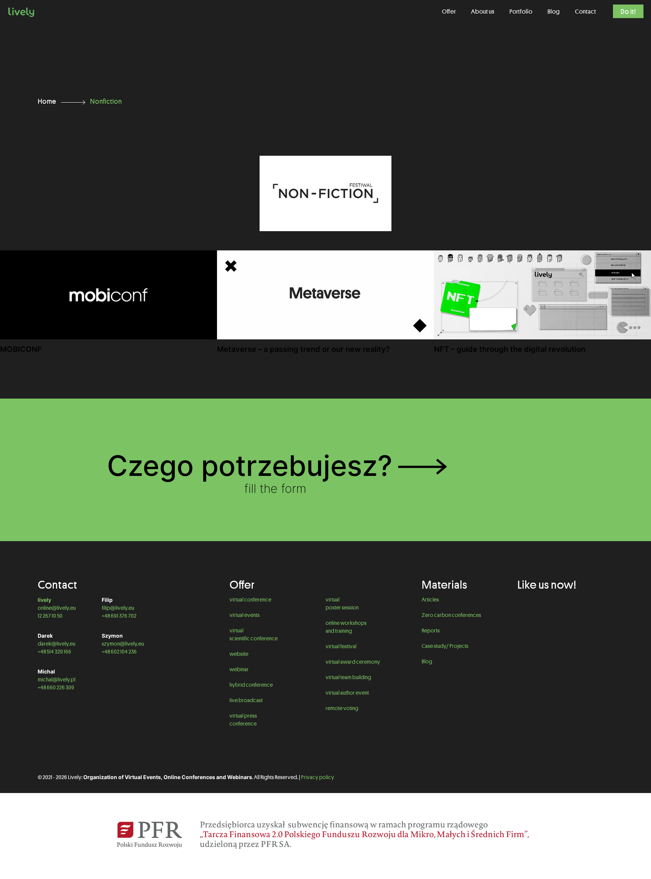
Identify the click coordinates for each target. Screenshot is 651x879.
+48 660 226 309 (56, 687)
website (238, 654)
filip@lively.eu (118, 608)
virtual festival (341, 646)
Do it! (628, 11)
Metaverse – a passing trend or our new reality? (303, 349)
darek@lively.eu (56, 644)
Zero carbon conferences (451, 615)
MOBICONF (21, 349)
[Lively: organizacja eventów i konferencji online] (21, 11)
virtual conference (250, 600)
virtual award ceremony (353, 662)
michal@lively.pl (56, 680)
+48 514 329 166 (54, 652)
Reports (431, 630)
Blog (427, 661)
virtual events (244, 615)
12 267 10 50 (50, 616)
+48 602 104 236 (119, 652)
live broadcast (246, 700)
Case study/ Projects (445, 646)
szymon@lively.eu (123, 644)
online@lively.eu (57, 608)
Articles (430, 600)
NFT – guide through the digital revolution (509, 349)
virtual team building (348, 677)
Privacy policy (317, 777)
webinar (239, 669)
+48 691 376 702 (119, 616)
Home (47, 101)
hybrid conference (251, 685)
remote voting (342, 708)
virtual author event (347, 693)
